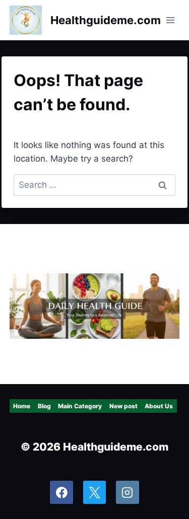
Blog (44, 406)
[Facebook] (61, 492)
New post (123, 406)
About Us (159, 406)
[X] (94, 492)
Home (21, 406)
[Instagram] (127, 492)
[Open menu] (170, 20)
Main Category (80, 406)
